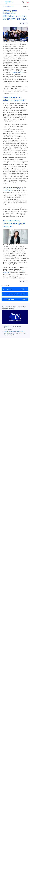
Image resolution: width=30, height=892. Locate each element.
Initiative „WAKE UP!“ (17, 72)
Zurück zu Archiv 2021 (8, 6)
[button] (20, 23)
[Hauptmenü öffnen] (2, 2)
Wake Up (6, 326)
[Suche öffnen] (23, 2)
